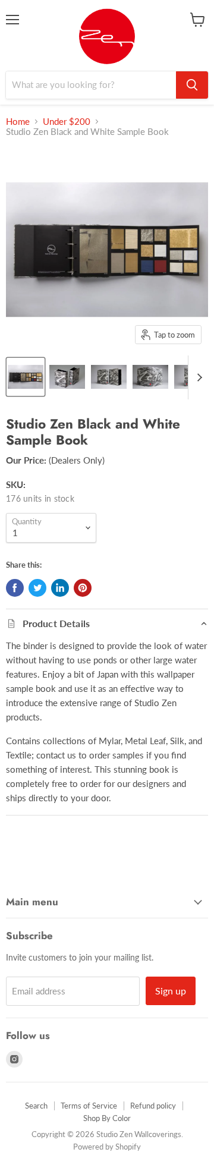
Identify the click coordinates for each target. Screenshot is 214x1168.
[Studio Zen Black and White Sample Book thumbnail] (26, 377)
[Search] (192, 85)
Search (36, 1105)
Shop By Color (107, 1118)
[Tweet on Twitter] (37, 588)
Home (18, 122)
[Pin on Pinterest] (83, 588)
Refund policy (153, 1105)
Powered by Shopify (107, 1146)
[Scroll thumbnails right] (197, 377)
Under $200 (66, 122)
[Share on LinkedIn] (60, 588)
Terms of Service (89, 1105)
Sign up (170, 990)
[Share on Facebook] (15, 588)
